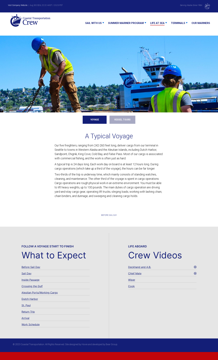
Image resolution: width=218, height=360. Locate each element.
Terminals (178, 23)
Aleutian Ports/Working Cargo (40, 292)
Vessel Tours (122, 119)
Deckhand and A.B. (139, 267)
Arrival (25, 318)
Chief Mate (134, 273)
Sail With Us (93, 23)
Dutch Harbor (30, 299)
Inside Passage (30, 279)
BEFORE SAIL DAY (109, 215)
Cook (131, 286)
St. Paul (26, 305)
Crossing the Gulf (32, 286)
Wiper (131, 279)
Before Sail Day (31, 267)
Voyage (94, 119)
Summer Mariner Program (126, 23)
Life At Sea (157, 23)
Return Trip (28, 311)
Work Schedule (31, 324)
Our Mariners (201, 23)
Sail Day (26, 273)
